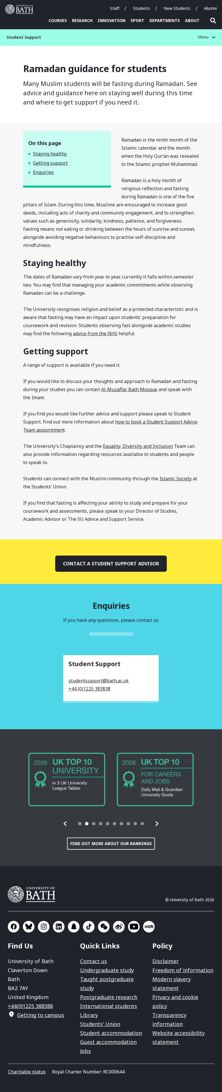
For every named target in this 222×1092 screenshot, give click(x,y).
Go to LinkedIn (58, 926)
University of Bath (20, 9)
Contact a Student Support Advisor (111, 563)
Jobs (85, 1050)
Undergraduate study (107, 970)
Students (141, 8)
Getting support (50, 163)
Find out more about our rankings (111, 843)
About (192, 20)
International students (108, 1006)
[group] (66, 779)
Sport (137, 20)
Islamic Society (176, 478)
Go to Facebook (13, 926)
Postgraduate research (108, 997)
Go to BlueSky (28, 926)
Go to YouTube (134, 926)
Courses (58, 20)
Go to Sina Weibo (119, 926)
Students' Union (100, 1023)
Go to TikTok (89, 926)
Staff (114, 8)
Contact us (93, 961)
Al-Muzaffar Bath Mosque (129, 389)
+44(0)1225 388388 (30, 1006)
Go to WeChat (104, 926)
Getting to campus (40, 1015)
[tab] (80, 823)
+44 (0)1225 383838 (89, 689)
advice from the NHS (95, 333)
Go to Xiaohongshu (149, 926)
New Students (177, 8)
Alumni (210, 8)
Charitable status (27, 1072)
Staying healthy (50, 154)
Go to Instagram (43, 926)
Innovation (111, 20)
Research (82, 20)
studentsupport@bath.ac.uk (99, 680)
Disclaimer (165, 961)
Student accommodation (111, 1032)
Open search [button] (213, 20)
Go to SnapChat (73, 926)
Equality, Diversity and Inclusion (138, 446)
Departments (164, 20)
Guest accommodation (108, 1041)
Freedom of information (182, 970)
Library (89, 1015)
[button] (65, 823)
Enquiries (43, 172)
